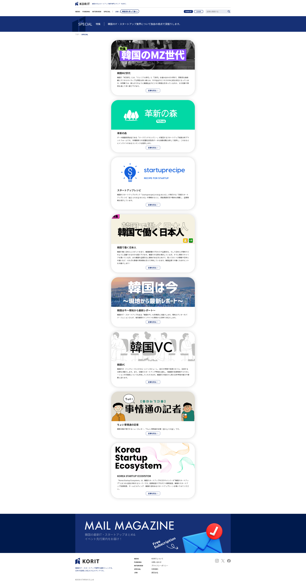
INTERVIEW (96, 11)
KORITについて (157, 558)
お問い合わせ (156, 562)
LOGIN (198, 11)
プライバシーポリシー (159, 565)
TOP (77, 34)
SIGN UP (188, 11)
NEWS (77, 11)
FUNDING (86, 11)
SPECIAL (107, 11)
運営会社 (154, 572)
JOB (117, 11)
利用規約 (154, 569)
